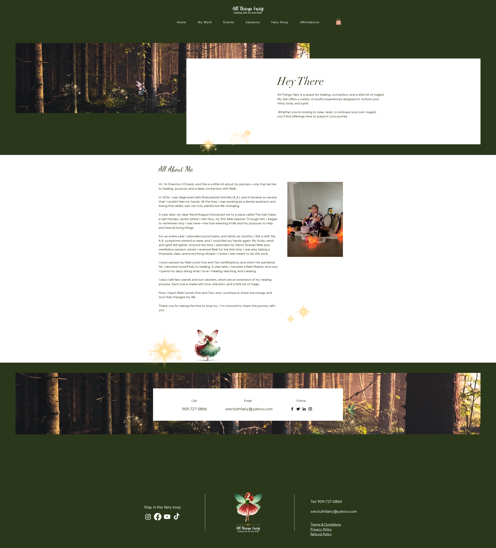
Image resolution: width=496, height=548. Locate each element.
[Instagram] (310, 409)
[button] (338, 21)
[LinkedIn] (304, 409)
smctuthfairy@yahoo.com (249, 408)
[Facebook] (292, 409)
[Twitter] (298, 409)
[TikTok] (176, 516)
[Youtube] (167, 516)
